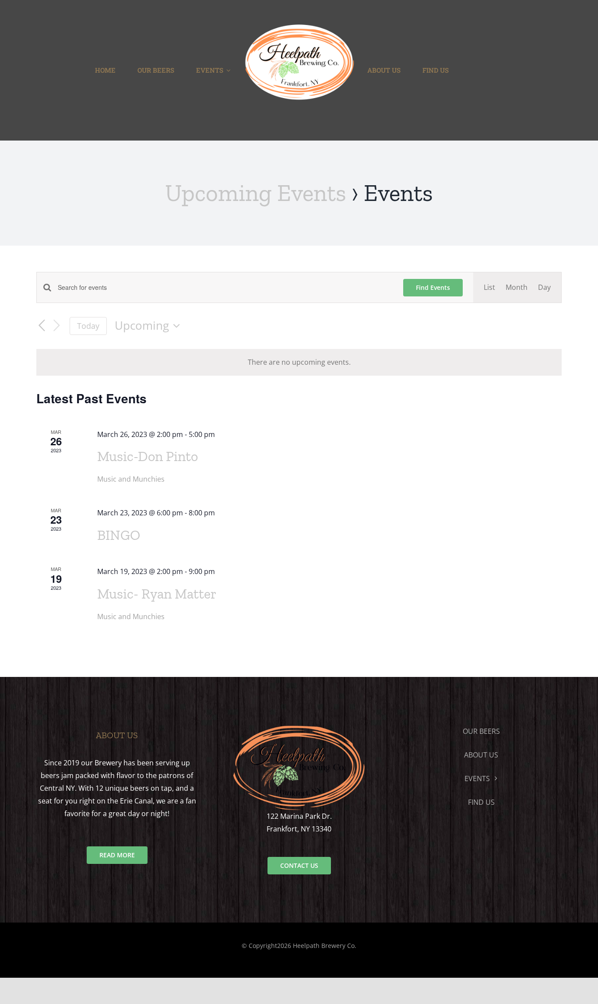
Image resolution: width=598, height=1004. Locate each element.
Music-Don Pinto (147, 456)
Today (88, 326)
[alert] (299, 362)
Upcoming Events (255, 193)
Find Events (433, 287)
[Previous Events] (41, 326)
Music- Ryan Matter (156, 593)
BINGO (118, 535)
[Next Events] (56, 326)
